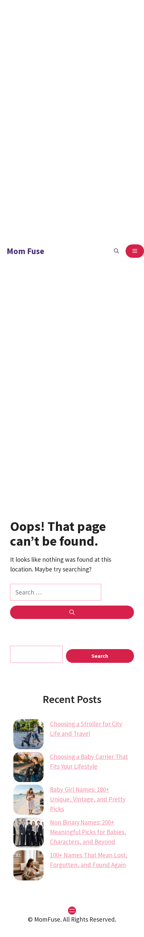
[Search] (72, 612)
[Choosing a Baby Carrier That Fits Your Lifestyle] (28, 768)
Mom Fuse (25, 251)
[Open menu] (72, 911)
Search (99, 655)
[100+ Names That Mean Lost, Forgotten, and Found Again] (28, 866)
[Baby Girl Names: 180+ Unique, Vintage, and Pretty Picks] (28, 801)
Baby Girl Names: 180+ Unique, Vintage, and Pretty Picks (88, 799)
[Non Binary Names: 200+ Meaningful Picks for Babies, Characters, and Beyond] (28, 833)
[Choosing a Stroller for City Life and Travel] (28, 735)
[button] (116, 251)
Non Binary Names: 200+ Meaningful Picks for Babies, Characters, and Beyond (88, 832)
